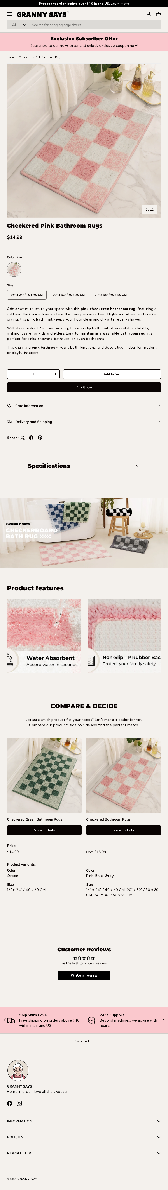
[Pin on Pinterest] (40, 437)
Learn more (120, 3)
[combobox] (84, 24)
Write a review (84, 975)
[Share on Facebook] (31, 437)
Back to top (84, 1041)
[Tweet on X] (22, 437)
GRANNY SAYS (27, 1179)
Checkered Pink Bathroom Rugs (40, 57)
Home (11, 57)
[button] (158, 14)
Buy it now (84, 387)
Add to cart (112, 374)
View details (44, 830)
